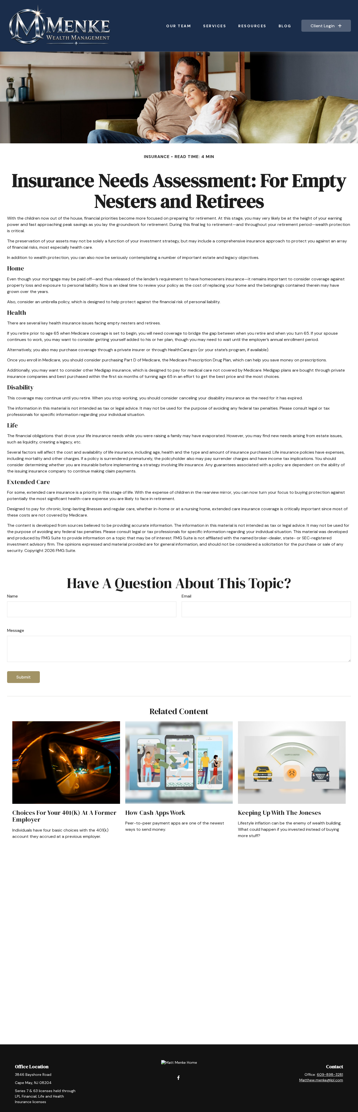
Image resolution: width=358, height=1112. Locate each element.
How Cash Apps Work (155, 812)
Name (12, 596)
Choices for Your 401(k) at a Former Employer (64, 816)
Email (186, 596)
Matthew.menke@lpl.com (321, 1080)
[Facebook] (178, 1077)
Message (15, 630)
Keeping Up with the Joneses (279, 812)
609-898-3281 (330, 1074)
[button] (178, 25)
